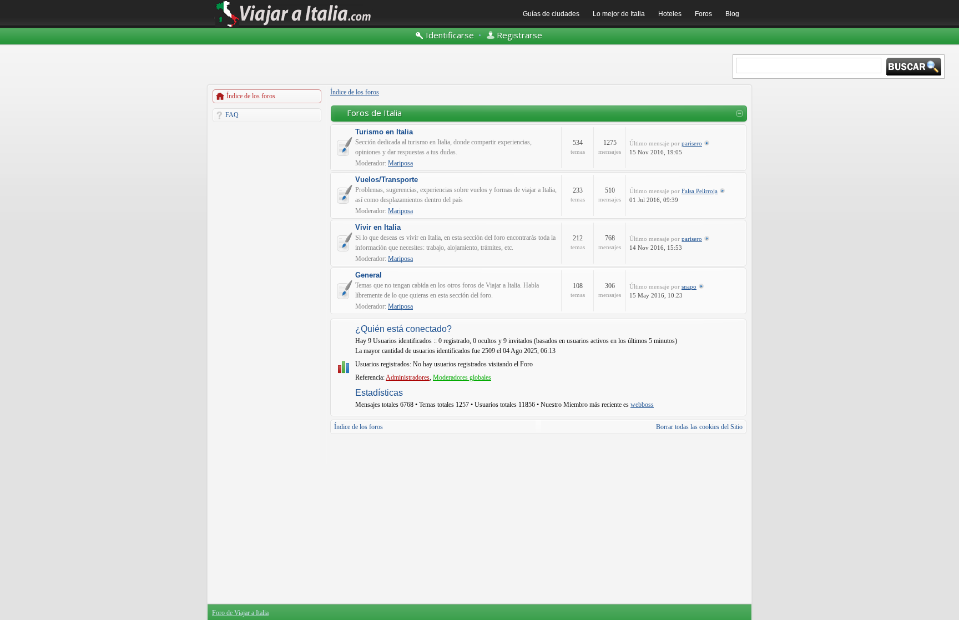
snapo (689, 286)
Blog (732, 14)
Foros (703, 14)
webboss (642, 405)
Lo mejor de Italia (619, 14)
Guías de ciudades (551, 14)
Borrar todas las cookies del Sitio (699, 427)
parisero (692, 143)
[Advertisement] (267, 293)
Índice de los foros (250, 96)
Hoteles (670, 14)
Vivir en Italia (378, 227)
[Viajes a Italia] (293, 26)
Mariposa (400, 163)
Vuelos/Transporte (386, 179)
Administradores (408, 377)
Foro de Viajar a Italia (240, 613)
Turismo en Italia (384, 131)
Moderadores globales (462, 377)
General (368, 275)
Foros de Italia (374, 112)
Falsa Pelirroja (700, 191)
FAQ (232, 115)
